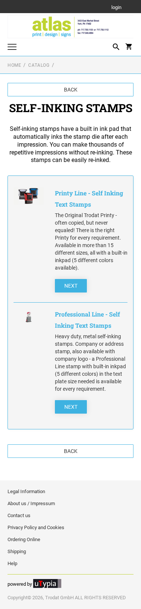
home (14, 65)
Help (12, 563)
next (70, 286)
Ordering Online (24, 539)
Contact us (19, 515)
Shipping (17, 551)
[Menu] (12, 48)
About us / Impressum (31, 503)
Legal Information (26, 491)
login (116, 7)
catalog (38, 65)
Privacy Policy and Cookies (36, 527)
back (70, 90)
